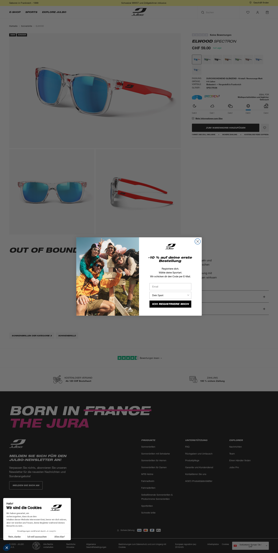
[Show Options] (188, 295)
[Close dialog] (197, 241)
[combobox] (169, 295)
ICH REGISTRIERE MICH (170, 304)
